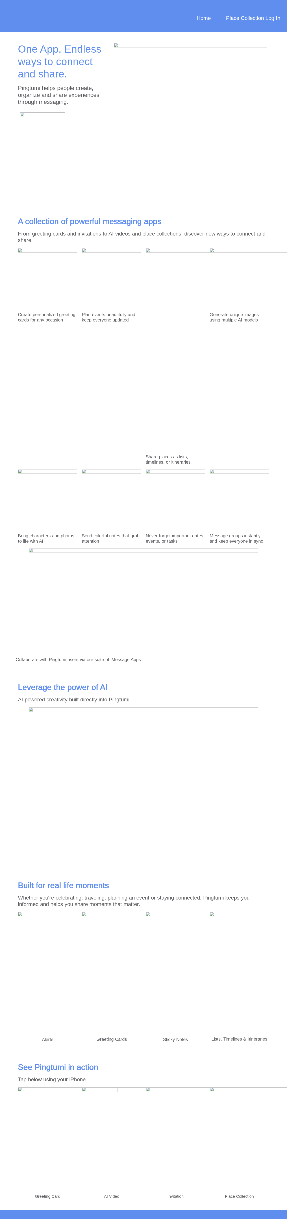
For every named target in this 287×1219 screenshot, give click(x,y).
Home (204, 18)
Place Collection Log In (253, 18)
